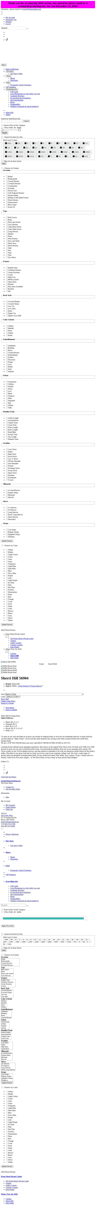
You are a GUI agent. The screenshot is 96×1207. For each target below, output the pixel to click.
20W (43, 152)
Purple (10, 576)
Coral (10, 602)
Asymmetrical (13, 420)
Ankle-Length (13, 418)
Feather (10, 357)
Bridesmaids (12, 179)
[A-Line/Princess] (6, 1053)
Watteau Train (13, 439)
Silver (10, 618)
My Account (10, 17)
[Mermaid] (6, 1057)
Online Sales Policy (8, 701)
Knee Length (13, 430)
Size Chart (5, 699)
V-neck (10, 480)
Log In (8, 24)
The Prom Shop (7, 815)
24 (45, 147)
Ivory (10, 604)
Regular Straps (13, 532)
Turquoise (11, 564)
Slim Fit (11, 497)
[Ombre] (4, 1007)
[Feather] (5, 1026)
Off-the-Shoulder (14, 461)
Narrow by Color (11, 546)
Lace (10, 364)
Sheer (10, 311)
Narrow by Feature (12, 168)
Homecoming (13, 195)
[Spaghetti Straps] (7, 1078)
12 (77, 143)
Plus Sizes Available (15, 287)
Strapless (11, 475)
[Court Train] (6, 1038)
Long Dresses (13, 232)
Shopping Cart (11, 20)
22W (54, 152)
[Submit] (27, 28)
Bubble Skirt (12, 268)
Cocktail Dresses (14, 184)
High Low (12, 277)
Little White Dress (14, 229)
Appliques (12, 346)
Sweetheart (12, 478)
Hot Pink (11, 587)
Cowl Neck (12, 449)
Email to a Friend (7, 703)
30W (9, 156)
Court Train (12, 425)
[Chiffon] (5, 1024)
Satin (10, 398)
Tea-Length (12, 437)
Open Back (12, 282)
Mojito (10, 552)
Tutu (9, 255)
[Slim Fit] (6, 1059)
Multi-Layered (13, 280)
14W (9, 152)
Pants (10, 236)
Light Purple (12, 580)
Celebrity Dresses (14, 270)
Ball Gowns (12, 217)
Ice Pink (11, 583)
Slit (9, 291)
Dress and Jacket (14, 222)
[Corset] (8, 986)
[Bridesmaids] (10, 961)
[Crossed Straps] (7, 993)
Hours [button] (8, 852)
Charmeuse (12, 382)
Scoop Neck (12, 471)
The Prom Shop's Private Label (21, 639)
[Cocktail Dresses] (10, 965)
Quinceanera (12, 202)
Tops (10, 253)
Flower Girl (12, 191)
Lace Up (11, 306)
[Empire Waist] (6, 1055)
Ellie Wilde (14, 658)
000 (9, 143)
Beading (11, 348)
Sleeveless (12, 519)
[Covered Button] (7, 991)
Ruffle (10, 367)
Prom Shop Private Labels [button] (15, 634)
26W (76, 152)
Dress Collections (12, 834)
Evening (11, 188)
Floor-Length (13, 427)
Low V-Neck (13, 459)
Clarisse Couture (16, 645)
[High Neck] (7, 1047)
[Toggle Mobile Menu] (2, 828)
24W (65, 152)
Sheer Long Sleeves (15, 515)
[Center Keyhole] (8, 984)
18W (32, 152)
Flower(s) (11, 360)
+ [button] (7, 651)
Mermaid (11, 495)
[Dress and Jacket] (7, 974)
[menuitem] (50, 17)
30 (73, 147)
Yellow (10, 550)
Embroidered (13, 355)
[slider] (86, 918)
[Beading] (6, 1014)
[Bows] (6, 1016)
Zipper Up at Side (14, 316)
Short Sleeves (13, 517)
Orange (11, 599)
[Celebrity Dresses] (8, 982)
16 (8, 147)
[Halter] (7, 1045)
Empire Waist (13, 493)
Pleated (10, 284)
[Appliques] (6, 1012)
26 (54, 147)
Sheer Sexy (12, 243)
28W (87, 152)
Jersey (10, 389)
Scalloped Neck (14, 468)
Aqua (10, 562)
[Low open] (7, 997)
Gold (10, 609)
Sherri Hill (14, 656)
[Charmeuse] (5, 1022)
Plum (10, 594)
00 (19, 143)
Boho (10, 220)
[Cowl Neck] (7, 1043)
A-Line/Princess (14, 490)
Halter (10, 452)
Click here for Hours (8, 777)
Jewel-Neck (12, 456)
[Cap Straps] (7, 1074)
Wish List (9, 809)
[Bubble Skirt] (8, 980)
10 (68, 143)
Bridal (10, 177)
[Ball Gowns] (7, 970)
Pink (9, 585)
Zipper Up (12, 313)
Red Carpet (12, 205)
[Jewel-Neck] (7, 1049)
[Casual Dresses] (10, 963)
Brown (10, 611)
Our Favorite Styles (13, 789)
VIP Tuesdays (11, 875)
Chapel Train (13, 423)
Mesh (10, 394)
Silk (9, 403)
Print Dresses (13, 239)
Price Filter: (9, 128)
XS (42, 156)
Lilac (10, 578)
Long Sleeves (13, 512)
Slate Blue (12, 569)
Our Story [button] (10, 841)
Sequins (11, 371)
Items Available (11, 710)
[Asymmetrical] (6, 1034)
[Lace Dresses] (7, 976)
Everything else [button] (12, 881)
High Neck (12, 454)
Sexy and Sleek (13, 241)
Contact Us (10, 787)
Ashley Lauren (15, 643)
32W (21, 156)
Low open (12, 309)
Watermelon (12, 592)
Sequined (11, 401)
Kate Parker (14, 647)
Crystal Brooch (13, 353)
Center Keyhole (14, 272)
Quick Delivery (36, 686)
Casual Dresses (13, 181)
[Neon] (4, 1005)
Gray (10, 616)
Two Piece (12, 257)
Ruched (11, 289)
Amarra (13, 641)
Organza (11, 396)
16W (21, 152)
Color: (3, 697)
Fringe (10, 362)
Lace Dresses (13, 224)
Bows (10, 350)
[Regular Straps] (7, 1076)
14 (86, 143)
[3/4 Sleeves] (8, 1066)
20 (27, 147)
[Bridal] (10, 959)
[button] (12, 69)
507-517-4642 (9, 826)
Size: (3, 694)
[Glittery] (4, 1001)
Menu (4, 65)
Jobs (7, 797)
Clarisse (13, 654)
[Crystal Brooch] (6, 1018)
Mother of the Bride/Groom (18, 198)
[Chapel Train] (6, 1036)
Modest (10, 234)
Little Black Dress (14, 227)
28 (63, 147)
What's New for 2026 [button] (14, 649)
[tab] (50, 640)
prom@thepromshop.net (32, 9)
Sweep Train (12, 434)
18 (18, 147)
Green (10, 557)
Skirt (9, 248)
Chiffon (11, 384)
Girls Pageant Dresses (16, 193)
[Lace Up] (7, 995)
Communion (12, 186)
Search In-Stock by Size (14, 137)
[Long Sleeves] (8, 1068)
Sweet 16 (11, 207)
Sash (9, 369)
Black (10, 613)
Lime (10, 559)
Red (9, 597)
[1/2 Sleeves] (8, 1064)
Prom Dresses (13, 200)
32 (82, 147)
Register (9, 22)
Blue (10, 571)
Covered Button (14, 301)
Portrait (10, 466)
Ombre (10, 333)
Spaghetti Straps (14, 534)
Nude (10, 606)
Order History (11, 807)
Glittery (11, 326)
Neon (10, 331)
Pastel (10, 335)
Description (10, 708)
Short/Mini (12, 432)
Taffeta (10, 405)
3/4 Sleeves (12, 510)
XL (76, 156)
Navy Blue (12, 573)
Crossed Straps (13, 304)
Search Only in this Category (14, 125)
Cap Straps (12, 530)
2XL (86, 156)
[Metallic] (4, 1003)
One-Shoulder (13, 463)
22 (36, 147)
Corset (10, 275)
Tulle (10, 408)
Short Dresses (13, 246)
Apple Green (13, 554)
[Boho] (7, 972)
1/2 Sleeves (12, 508)
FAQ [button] (7, 866)
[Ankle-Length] (6, 1032)
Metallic (11, 328)
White (10, 620)
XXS (32, 156)
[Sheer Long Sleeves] (8, 1070)
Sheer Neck (12, 473)
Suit (9, 250)
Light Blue (12, 566)
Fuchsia (11, 590)
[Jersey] (5, 1028)
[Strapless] (7, 1080)
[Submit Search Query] (27, 905)
